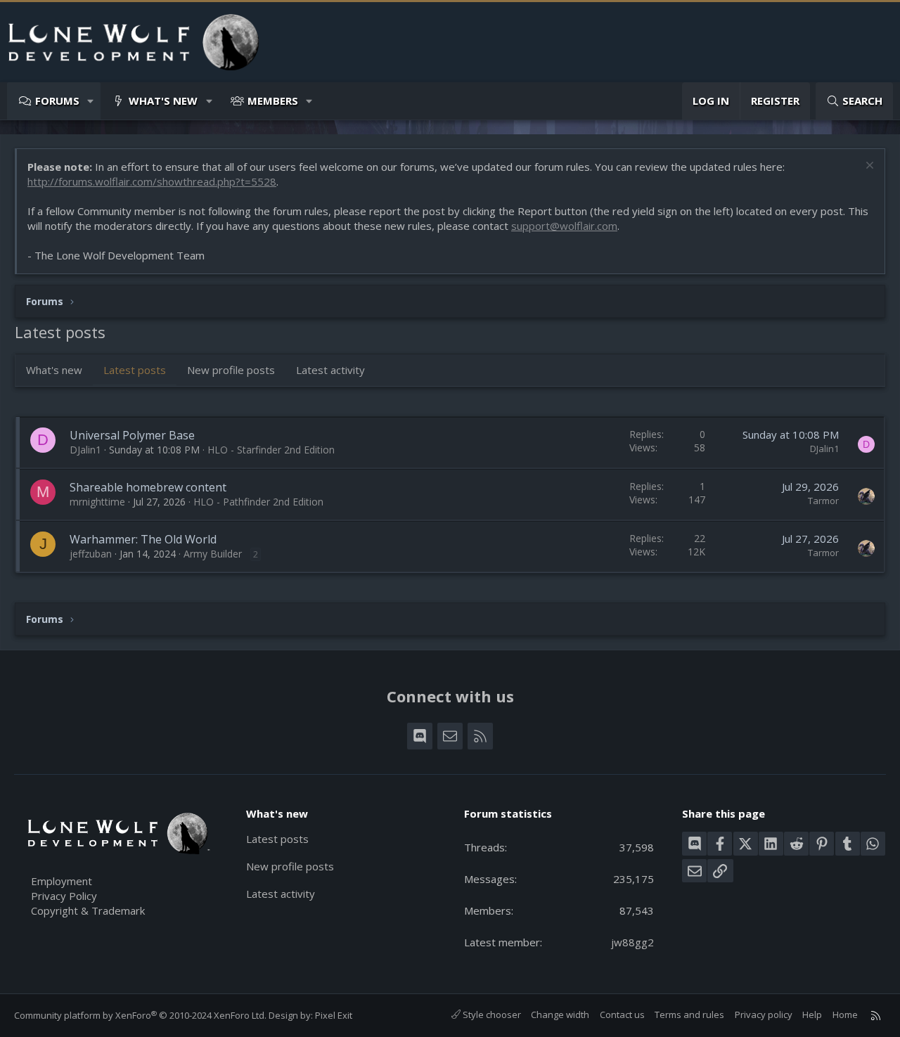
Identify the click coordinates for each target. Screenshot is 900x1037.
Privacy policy (763, 1014)
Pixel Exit (333, 1015)
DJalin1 (85, 449)
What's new (163, 101)
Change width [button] (560, 1014)
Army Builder (213, 553)
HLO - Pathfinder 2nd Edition (258, 501)
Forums (57, 101)
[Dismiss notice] (868, 167)
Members (273, 101)
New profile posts (231, 370)
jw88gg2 (632, 942)
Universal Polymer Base (132, 435)
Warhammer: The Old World (143, 539)
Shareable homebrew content (148, 487)
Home (845, 1014)
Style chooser (491, 1014)
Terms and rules (689, 1014)
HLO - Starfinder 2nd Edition (271, 449)
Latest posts (134, 370)
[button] (91, 101)
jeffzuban (91, 553)
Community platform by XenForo (140, 1015)
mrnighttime (97, 501)
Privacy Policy (64, 896)
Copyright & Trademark (88, 910)
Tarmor (823, 500)
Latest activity (330, 370)
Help (812, 1014)
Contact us (622, 1014)
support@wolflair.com (564, 226)
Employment (61, 881)
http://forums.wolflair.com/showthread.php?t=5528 (151, 181)
